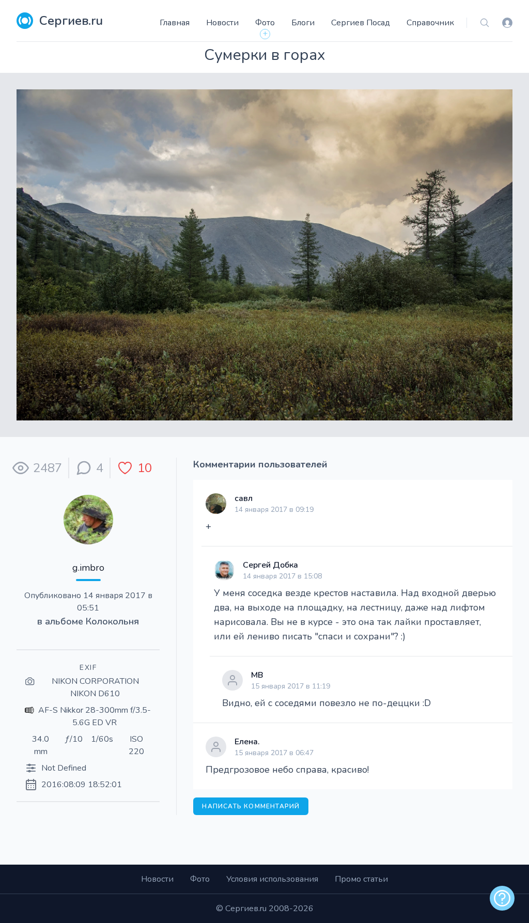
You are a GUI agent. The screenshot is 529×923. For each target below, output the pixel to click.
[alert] (502, 898)
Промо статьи (361, 879)
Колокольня (112, 621)
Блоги (303, 22)
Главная (175, 22)
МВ (257, 675)
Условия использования (272, 879)
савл (244, 498)
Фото (265, 22)
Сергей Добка (270, 565)
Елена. (247, 741)
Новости (222, 22)
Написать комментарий (251, 806)
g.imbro (88, 567)
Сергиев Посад (360, 22)
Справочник (430, 22)
